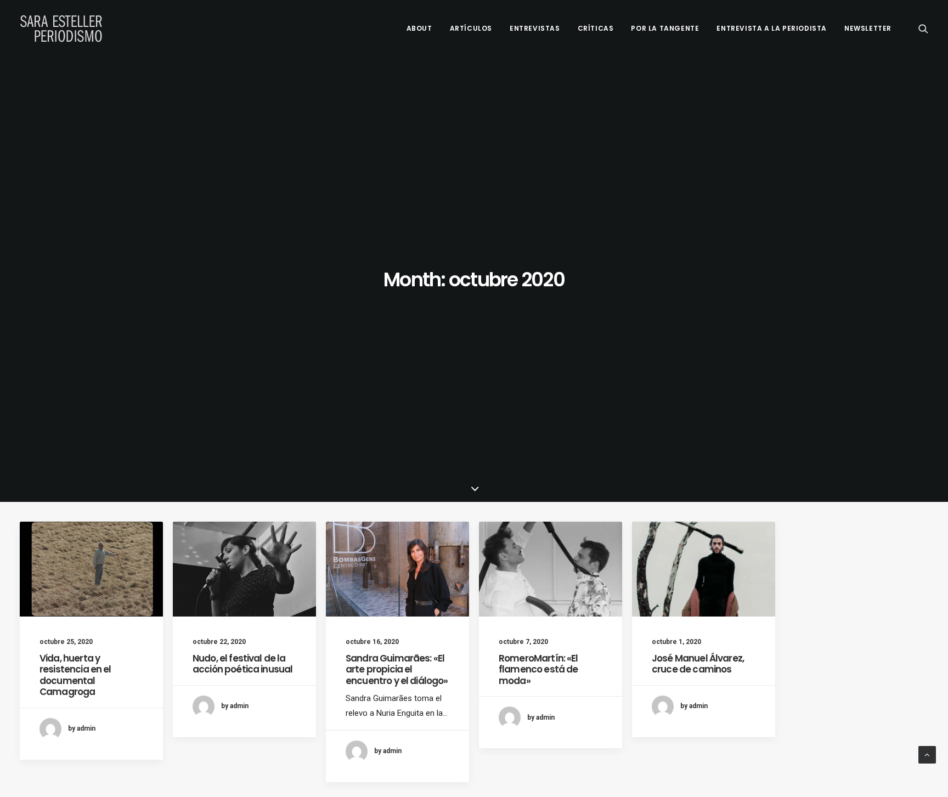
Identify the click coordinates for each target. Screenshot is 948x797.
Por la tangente (665, 28)
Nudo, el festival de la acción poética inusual (242, 664)
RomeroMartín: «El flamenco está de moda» (538, 669)
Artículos (471, 28)
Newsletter (867, 28)
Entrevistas (535, 28)
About (419, 28)
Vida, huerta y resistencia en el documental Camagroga (75, 675)
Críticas (596, 28)
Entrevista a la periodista (771, 28)
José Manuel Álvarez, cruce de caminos (698, 664)
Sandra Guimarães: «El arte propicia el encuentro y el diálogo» (397, 669)
